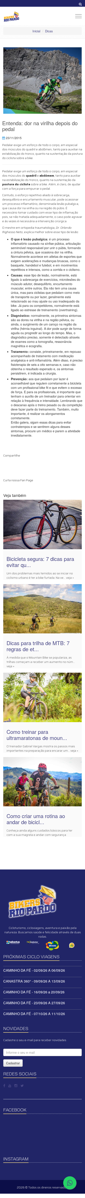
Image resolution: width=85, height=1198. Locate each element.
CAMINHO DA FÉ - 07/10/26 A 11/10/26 (34, 1013)
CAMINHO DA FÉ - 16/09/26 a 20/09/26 (34, 991)
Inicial (36, 31)
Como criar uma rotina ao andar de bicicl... (36, 819)
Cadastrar (13, 1063)
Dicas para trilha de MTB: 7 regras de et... (38, 646)
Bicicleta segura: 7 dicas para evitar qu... (40, 562)
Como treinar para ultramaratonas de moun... (37, 734)
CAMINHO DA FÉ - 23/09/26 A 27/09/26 (34, 1002)
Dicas (49, 31)
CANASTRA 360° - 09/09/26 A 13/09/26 (34, 981)
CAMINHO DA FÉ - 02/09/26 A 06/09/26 (34, 970)
